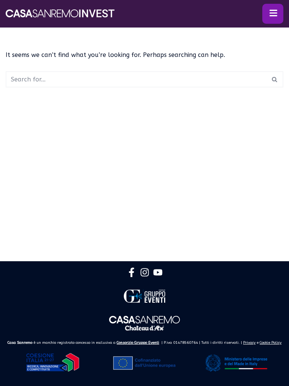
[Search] (274, 79)
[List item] (131, 272)
